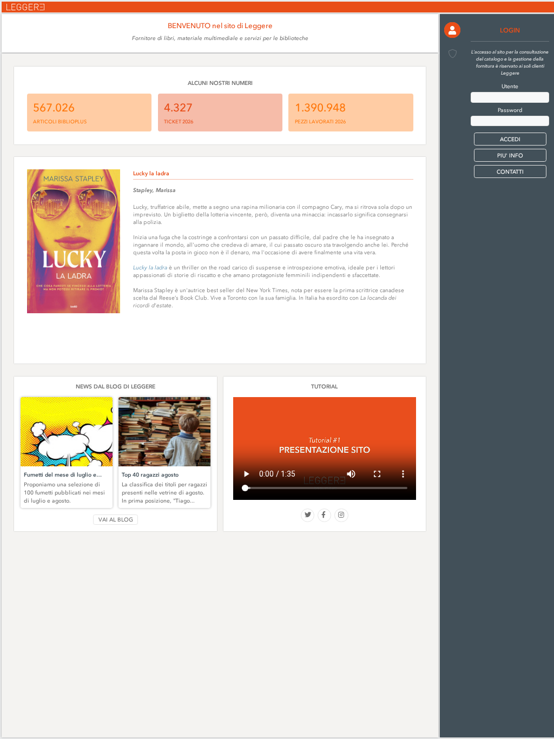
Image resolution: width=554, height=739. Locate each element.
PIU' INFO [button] (510, 155)
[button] (452, 30)
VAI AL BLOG (115, 519)
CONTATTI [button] (510, 171)
